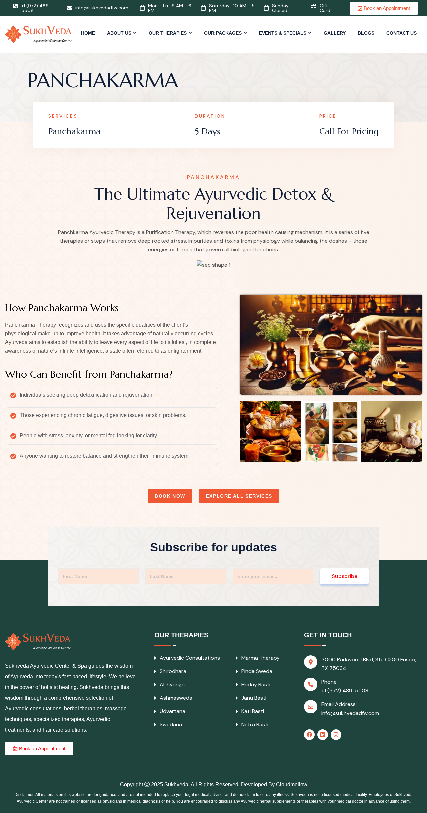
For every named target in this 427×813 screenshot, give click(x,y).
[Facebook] (309, 734)
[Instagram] (336, 734)
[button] (247, 432)
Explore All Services (239, 496)
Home (88, 33)
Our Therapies (168, 33)
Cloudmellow (291, 784)
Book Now (170, 496)
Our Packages (223, 33)
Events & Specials (282, 33)
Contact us (401, 33)
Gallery (335, 33)
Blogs (366, 33)
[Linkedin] (322, 734)
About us (119, 33)
